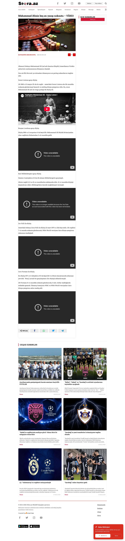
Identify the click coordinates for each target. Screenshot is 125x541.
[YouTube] (79, 3)
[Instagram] (72, 3)
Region (76, 9)
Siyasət (50, 9)
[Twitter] (64, 3)
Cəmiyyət (31, 9)
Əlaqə (99, 512)
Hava (99, 515)
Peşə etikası (98, 3)
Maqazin (59, 9)
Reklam (89, 3)
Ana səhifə (21, 9)
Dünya (83, 9)
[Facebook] (57, 3)
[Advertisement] (92, 30)
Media (99, 9)
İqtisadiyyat (41, 9)
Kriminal (68, 9)
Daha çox (92, 19)
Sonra (116, 535)
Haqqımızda (101, 505)
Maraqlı (90, 9)
